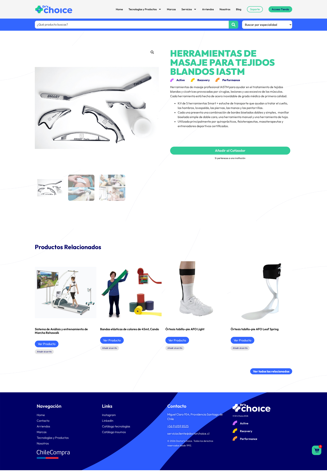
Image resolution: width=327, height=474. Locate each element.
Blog (238, 9)
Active (244, 423)
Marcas (171, 9)
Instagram (109, 415)
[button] (152, 52)
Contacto (43, 420)
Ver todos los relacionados (271, 371)
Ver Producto (46, 344)
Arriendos (208, 9)
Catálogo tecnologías (116, 426)
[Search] (233, 25)
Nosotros (225, 9)
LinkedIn (107, 420)
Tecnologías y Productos (142, 9)
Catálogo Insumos (114, 432)
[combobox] (132, 25)
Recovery (246, 431)
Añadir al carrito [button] (44, 351)
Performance (248, 439)
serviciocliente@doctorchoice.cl (188, 433)
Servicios (186, 9)
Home (119, 9)
